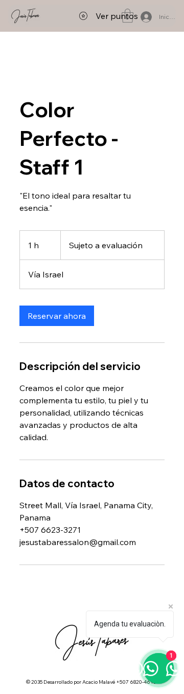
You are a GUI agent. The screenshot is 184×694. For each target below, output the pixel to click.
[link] (56, 316)
